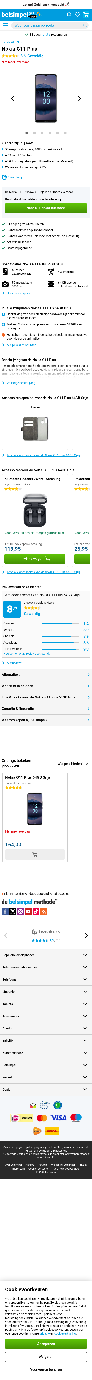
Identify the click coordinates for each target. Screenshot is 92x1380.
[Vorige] (13, 98)
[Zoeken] (85, 25)
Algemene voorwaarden (66, 1168)
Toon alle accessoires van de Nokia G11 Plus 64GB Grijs (43, 455)
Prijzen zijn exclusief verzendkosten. (46, 1150)
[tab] (26, 133)
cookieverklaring (65, 1333)
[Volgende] (79, 98)
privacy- (44, 1333)
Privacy (83, 1164)
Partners (42, 1164)
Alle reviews (14, 663)
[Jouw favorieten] (77, 14)
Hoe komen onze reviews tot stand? (26, 653)
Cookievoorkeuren (38, 1168)
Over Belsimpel (13, 1164)
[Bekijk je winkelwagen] (86, 14)
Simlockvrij (15, 177)
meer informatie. (46, 1157)
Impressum (18, 1168)
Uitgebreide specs (18, 293)
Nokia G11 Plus (13, 42)
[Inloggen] (69, 14)
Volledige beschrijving (21, 383)
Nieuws (29, 1164)
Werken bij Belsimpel (63, 1164)
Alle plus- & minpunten (21, 345)
